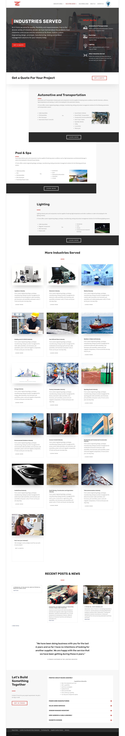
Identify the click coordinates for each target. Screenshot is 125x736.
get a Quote (99, 78)
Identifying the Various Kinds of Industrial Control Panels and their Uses (61, 607)
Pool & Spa (92, 35)
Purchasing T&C (45, 730)
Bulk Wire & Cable (83, 4)
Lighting (91, 44)
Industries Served (71, 4)
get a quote (19, 548)
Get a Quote (19, 45)
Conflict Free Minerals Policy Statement (29, 730)
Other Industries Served (97, 54)
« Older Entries (15, 625)
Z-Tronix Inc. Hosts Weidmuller (94, 607)
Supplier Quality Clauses (57, 730)
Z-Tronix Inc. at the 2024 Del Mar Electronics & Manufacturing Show (26, 587)
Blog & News (15, 730)
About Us (92, 4)
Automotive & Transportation (98, 26)
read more (15, 590)
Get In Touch (19, 703)
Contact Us (100, 4)
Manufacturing (58, 4)
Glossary (67, 730)
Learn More (74, 137)
